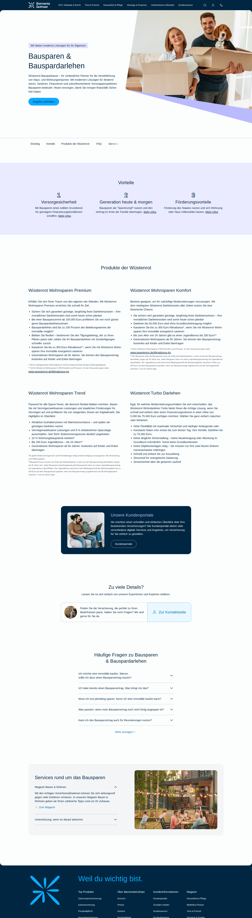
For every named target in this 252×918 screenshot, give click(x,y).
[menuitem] (205, 5)
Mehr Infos (64, 215)
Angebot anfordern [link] (44, 101)
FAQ (99, 143)
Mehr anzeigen (124, 732)
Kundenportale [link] (123, 544)
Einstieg (35, 143)
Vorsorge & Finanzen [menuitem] (137, 5)
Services (113, 143)
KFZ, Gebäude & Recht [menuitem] (70, 5)
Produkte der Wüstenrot (75, 143)
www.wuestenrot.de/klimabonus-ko (48, 371)
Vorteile (50, 143)
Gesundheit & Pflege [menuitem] (113, 5)
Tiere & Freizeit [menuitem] (92, 5)
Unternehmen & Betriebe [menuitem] (162, 5)
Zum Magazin (47, 807)
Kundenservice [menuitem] (186, 5)
